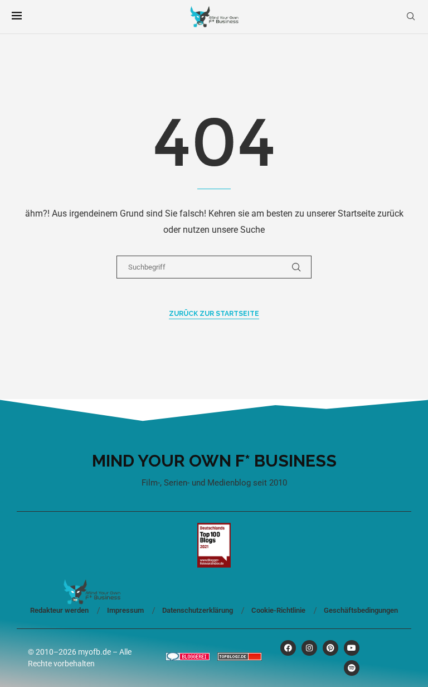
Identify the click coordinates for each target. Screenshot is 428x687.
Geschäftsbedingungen (361, 610)
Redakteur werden (59, 610)
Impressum (125, 610)
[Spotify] (351, 668)
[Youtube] (351, 648)
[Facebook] (288, 648)
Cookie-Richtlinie (278, 610)
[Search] (410, 16)
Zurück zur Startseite (214, 314)
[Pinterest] (330, 648)
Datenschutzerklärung (197, 610)
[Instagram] (309, 648)
